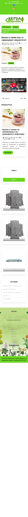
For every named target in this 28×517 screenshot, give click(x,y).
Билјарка (15, 27)
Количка (14, 331)
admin (16, 43)
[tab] (9, 20)
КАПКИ (14, 269)
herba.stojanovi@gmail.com (15, 3)
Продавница (14, 329)
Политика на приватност (14, 320)
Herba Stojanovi (14, 16)
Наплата (14, 336)
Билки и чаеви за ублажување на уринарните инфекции (13, 132)
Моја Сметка (14, 333)
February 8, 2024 (9, 137)
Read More (9, 153)
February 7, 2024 (8, 43)
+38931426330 (15, 1)
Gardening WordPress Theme (10, 358)
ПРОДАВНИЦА (7, 299)
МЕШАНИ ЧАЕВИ (14, 239)
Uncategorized (14, 349)
